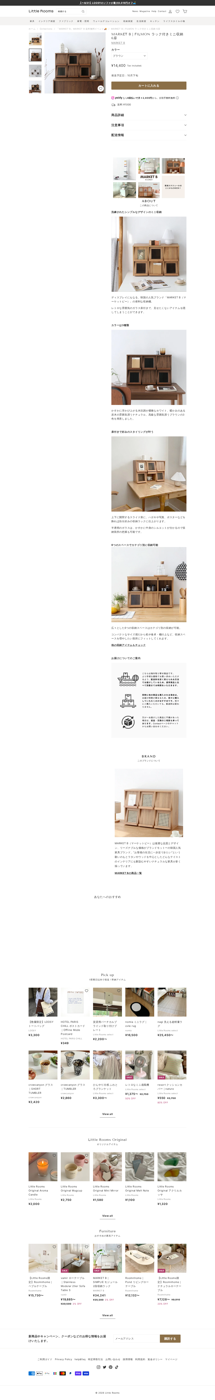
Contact (162, 11)
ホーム (32, 29)
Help (154, 11)
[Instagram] (98, 1366)
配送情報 (117, 135)
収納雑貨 (128, 21)
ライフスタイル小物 (174, 21)
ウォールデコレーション (106, 21)
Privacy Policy (63, 1359)
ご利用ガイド (44, 1359)
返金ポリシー (155, 1359)
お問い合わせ (112, 1359)
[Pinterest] (110, 1366)
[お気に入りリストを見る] (177, 11)
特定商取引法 (95, 1359)
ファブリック (66, 21)
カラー (115, 49)
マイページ (171, 1359)
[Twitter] (104, 1366)
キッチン (155, 21)
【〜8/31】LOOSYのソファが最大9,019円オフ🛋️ (107, 2)
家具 (32, 21)
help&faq (80, 1359)
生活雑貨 (141, 21)
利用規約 (140, 1359)
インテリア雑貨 (46, 21)
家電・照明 (83, 21)
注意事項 (117, 125)
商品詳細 (117, 115)
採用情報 (128, 1359)
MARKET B (118, 42)
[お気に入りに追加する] (101, 88)
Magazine (145, 11)
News (135, 11)
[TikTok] (116, 1366)
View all (107, 1114)
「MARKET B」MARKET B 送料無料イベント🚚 (82, 29)
